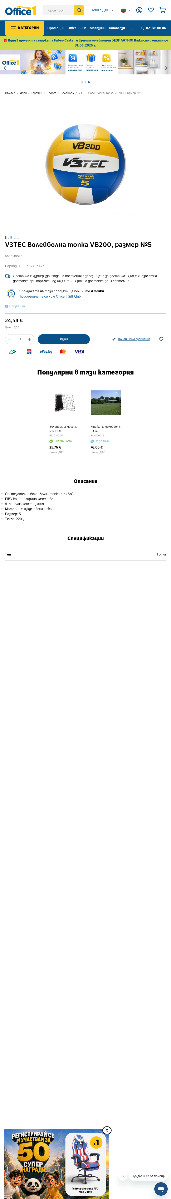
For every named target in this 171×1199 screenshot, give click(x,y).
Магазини (98, 28)
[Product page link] (65, 402)
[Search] (79, 10)
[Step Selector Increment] (29, 339)
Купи (64, 339)
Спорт (51, 93)
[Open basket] (162, 10)
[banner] (85, 62)
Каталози (117, 28)
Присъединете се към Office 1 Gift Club (50, 296)
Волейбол (67, 93)
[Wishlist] (151, 10)
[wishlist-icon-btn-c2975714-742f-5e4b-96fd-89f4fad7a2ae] (161, 339)
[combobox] (102, 10)
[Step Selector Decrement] (10, 339)
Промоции (55, 28)
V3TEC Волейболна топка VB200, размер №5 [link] (110, 93)
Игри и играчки (31, 93)
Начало (10, 93)
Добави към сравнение (134, 339)
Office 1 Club (77, 28)
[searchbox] (63, 10)
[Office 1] (20, 10)
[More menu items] (132, 28)
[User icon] (139, 10)
